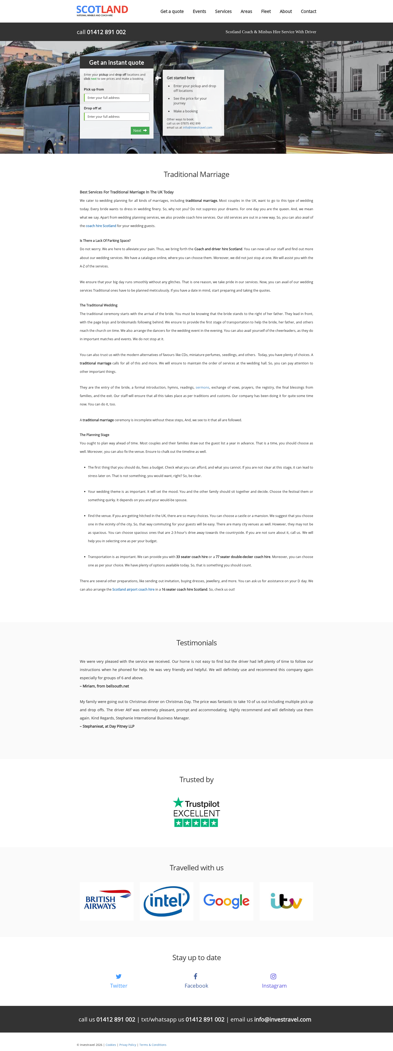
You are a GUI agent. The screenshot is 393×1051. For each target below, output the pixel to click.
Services (223, 11)
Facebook (196, 985)
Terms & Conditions (152, 1045)
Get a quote (172, 11)
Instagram (274, 985)
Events (199, 11)
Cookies (111, 1045)
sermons (202, 387)
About (286, 11)
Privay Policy (127, 1045)
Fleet (266, 11)
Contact (308, 11)
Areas (246, 11)
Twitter (119, 985)
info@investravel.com (197, 127)
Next (138, 130)
